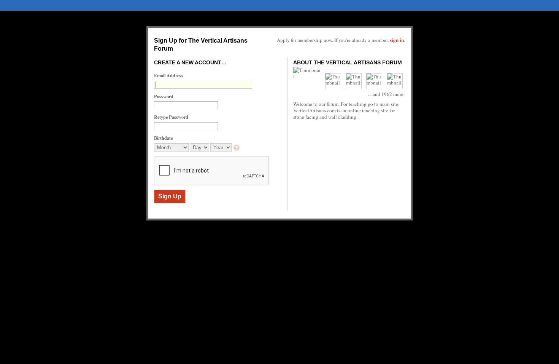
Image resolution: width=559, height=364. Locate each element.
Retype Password (171, 116)
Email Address (168, 75)
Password (163, 96)
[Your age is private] (237, 148)
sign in (397, 39)
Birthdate (163, 137)
